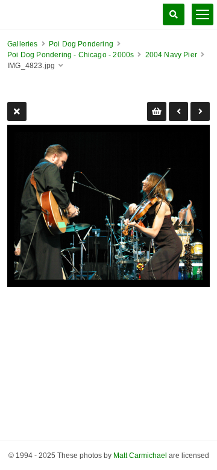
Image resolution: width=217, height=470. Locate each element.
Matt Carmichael (140, 455)
